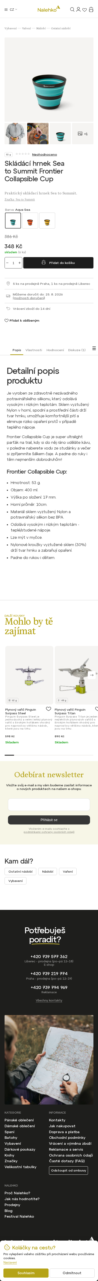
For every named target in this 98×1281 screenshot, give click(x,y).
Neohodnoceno (44, 154)
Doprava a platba (64, 1132)
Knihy (9, 1155)
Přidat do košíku (62, 263)
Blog (9, 1211)
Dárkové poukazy (20, 1149)
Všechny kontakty (49, 1000)
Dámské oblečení (20, 1126)
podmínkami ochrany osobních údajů (49, 832)
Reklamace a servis (66, 1149)
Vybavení (15, 881)
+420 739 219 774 (49, 973)
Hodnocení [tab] (55, 350)
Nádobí (47, 871)
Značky (11, 1161)
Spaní (9, 1132)
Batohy (11, 1137)
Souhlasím (26, 1273)
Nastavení (10, 1262)
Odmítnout (72, 1273)
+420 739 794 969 (49, 987)
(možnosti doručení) (29, 298)
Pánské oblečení (19, 1120)
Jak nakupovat (62, 1126)
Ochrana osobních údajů (71, 1155)
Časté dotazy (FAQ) (67, 1161)
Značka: (20, 199)
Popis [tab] (17, 350)
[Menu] (6, 9)
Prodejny (12, 1205)
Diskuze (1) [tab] (76, 350)
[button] (92, 675)
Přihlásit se (49, 820)
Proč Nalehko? (17, 1193)
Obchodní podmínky (67, 1137)
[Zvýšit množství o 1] (19, 262)
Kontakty (57, 1120)
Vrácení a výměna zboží (70, 1143)
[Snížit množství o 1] (7, 262)
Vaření (68, 871)
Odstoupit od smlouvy (68, 1170)
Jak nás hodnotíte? (22, 1199)
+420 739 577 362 (49, 956)
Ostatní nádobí (20, 871)
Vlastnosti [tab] (34, 350)
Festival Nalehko (19, 1216)
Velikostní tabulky (20, 1167)
